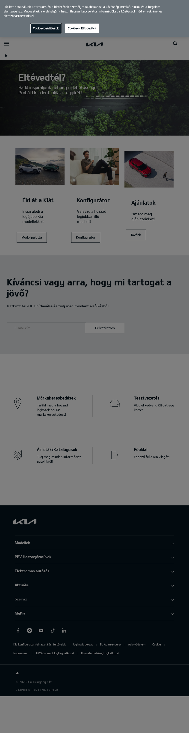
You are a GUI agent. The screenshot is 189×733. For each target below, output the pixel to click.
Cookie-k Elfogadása (82, 28)
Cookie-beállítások (46, 28)
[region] (94, 18)
